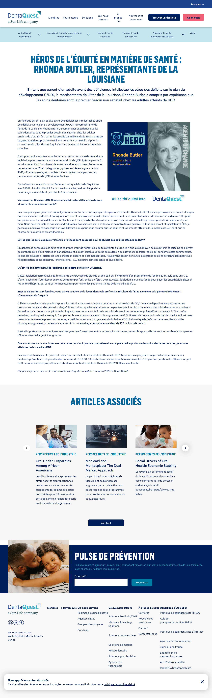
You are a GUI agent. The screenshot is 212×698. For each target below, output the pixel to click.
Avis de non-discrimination (175, 641)
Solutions (87, 17)
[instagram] (10, 622)
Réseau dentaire (117, 650)
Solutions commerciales (122, 635)
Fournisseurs (70, 17)
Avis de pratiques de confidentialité (176, 620)
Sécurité (143, 628)
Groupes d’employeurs (90, 624)
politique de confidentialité (119, 684)
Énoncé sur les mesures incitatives (171, 654)
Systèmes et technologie (115, 663)
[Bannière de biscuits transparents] (202, 682)
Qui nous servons (103, 17)
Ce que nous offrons (120, 607)
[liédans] (15, 622)
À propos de (118, 17)
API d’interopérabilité (172, 662)
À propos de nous (148, 607)
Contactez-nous (147, 633)
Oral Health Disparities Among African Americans (53, 465)
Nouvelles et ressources (136, 17)
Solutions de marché (120, 644)
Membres (53, 17)
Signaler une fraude (171, 646)
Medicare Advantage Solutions (120, 623)
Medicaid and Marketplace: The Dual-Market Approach (104, 465)
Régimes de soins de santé (93, 612)
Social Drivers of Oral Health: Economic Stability (155, 463)
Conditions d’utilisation (173, 607)
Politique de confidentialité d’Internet (181, 631)
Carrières (143, 612)
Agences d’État (86, 618)
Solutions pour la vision (122, 656)
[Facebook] (21, 622)
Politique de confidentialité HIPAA (180, 612)
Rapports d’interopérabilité (175, 668)
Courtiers (83, 630)
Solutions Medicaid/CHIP (123, 616)
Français (196, 4)
